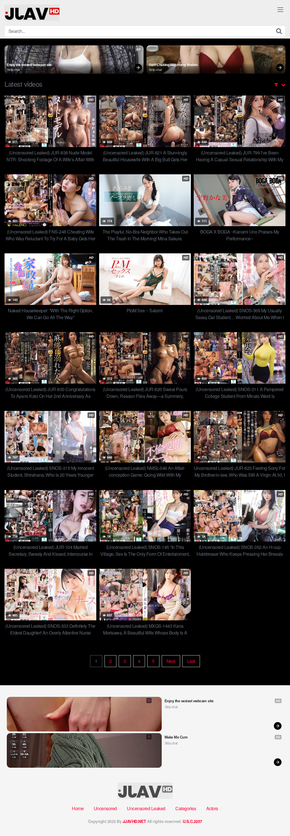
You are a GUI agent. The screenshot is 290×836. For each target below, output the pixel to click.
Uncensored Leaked (146, 808)
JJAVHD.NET (134, 821)
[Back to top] (274, 818)
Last (191, 661)
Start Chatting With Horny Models (173, 65)
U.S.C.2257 (192, 821)
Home (78, 808)
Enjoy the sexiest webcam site (29, 65)
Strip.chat (13, 69)
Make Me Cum (176, 737)
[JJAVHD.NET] (32, 13)
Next (171, 661)
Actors (212, 808)
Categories (185, 808)
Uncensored (105, 808)
